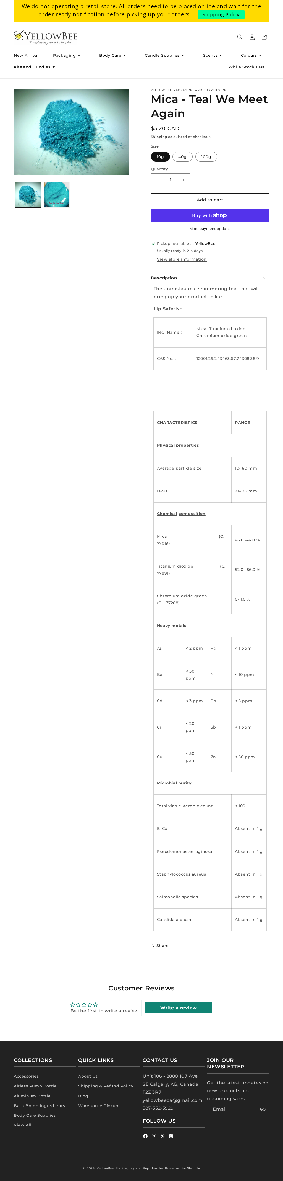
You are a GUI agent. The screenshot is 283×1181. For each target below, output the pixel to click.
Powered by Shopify (182, 1168)
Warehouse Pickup (98, 1105)
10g (160, 156)
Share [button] (162, 945)
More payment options (210, 229)
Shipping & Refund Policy (105, 1086)
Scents (210, 55)
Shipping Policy (221, 14)
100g (206, 156)
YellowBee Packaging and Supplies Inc (130, 1168)
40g (182, 156)
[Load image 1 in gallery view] (28, 195)
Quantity (159, 169)
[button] (69, 55)
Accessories (26, 1076)
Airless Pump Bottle (35, 1086)
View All (22, 1125)
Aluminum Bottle (32, 1095)
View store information (182, 259)
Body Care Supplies (35, 1115)
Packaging (64, 55)
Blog (83, 1095)
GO (263, 1109)
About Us (88, 1076)
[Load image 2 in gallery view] (56, 195)
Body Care (110, 55)
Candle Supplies (162, 55)
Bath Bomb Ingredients (39, 1105)
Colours (249, 55)
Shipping (159, 137)
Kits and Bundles (32, 67)
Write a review (178, 1007)
